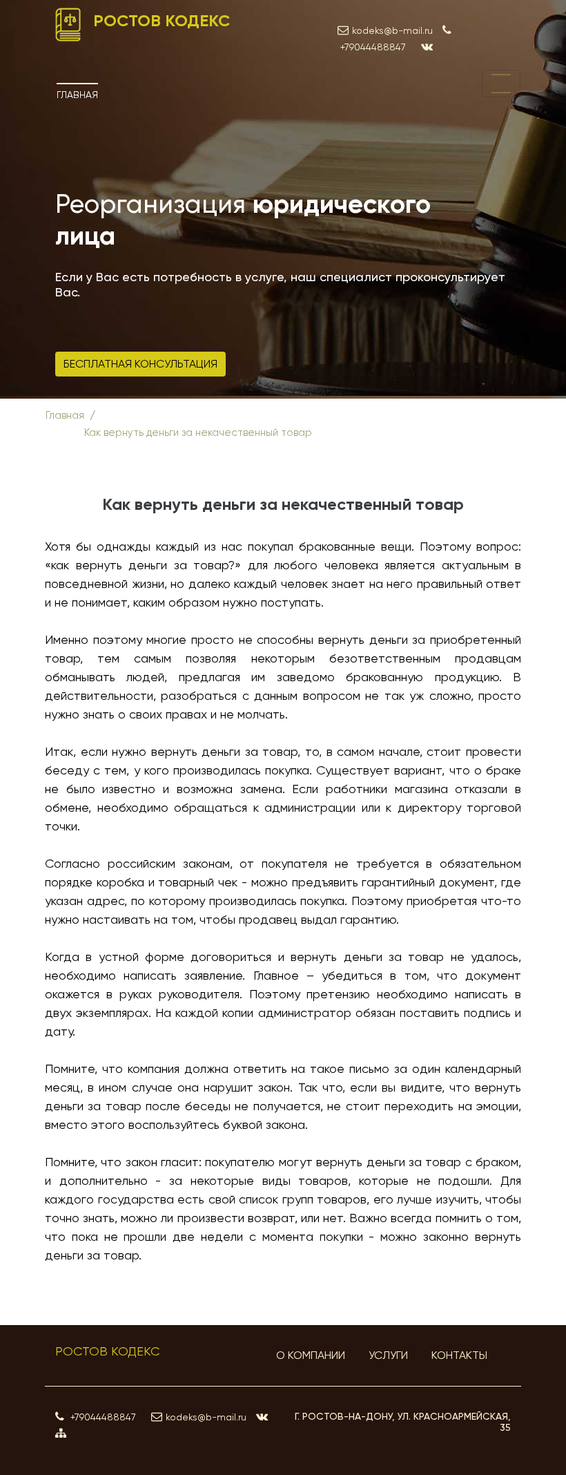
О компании (310, 1355)
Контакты (459, 1355)
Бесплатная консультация (140, 363)
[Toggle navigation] (501, 83)
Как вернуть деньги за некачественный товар (198, 432)
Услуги (388, 1355)
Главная (77, 94)
